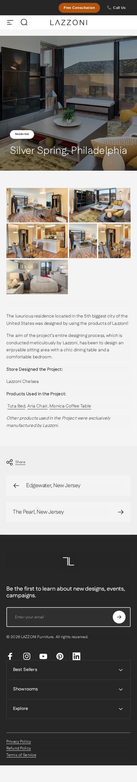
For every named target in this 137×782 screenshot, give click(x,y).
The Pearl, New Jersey (38, 512)
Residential (22, 134)
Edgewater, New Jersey (53, 485)
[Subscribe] (119, 617)
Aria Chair (37, 406)
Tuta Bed (16, 406)
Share (20, 462)
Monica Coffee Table (70, 406)
